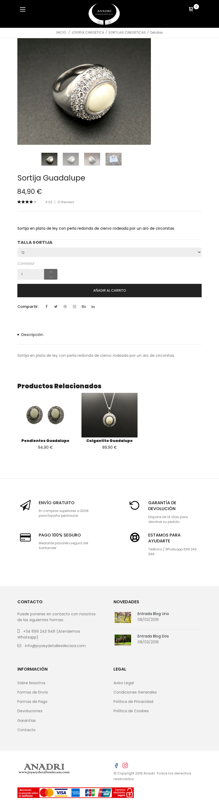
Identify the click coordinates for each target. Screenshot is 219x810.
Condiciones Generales (135, 692)
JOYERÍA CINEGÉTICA (87, 32)
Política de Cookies (131, 711)
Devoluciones (29, 711)
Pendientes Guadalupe (45, 440)
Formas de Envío (32, 692)
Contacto (26, 730)
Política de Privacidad (133, 701)
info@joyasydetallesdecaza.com (55, 645)
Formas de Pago (32, 701)
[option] (84, 91)
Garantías (26, 720)
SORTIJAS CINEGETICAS (127, 32)
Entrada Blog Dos (153, 636)
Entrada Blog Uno (153, 613)
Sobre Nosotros (31, 683)
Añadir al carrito (109, 290)
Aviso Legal (124, 683)
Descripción (32, 334)
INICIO (61, 32)
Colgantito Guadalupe (109, 440)
